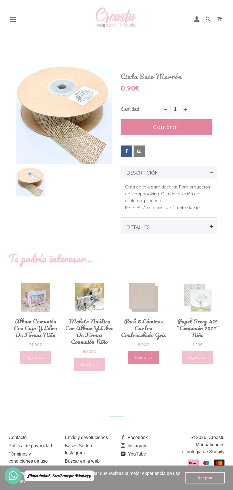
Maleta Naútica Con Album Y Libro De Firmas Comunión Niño (89, 331)
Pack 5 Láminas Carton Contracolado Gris (143, 328)
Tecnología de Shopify (202, 451)
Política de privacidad (30, 445)
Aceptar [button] (205, 477)
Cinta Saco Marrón (151, 77)
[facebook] (126, 151)
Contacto (18, 437)
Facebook (137, 437)
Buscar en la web (82, 461)
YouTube (136, 454)
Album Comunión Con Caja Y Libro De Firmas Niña (35, 328)
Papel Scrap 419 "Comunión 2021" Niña (197, 328)
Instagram (136, 445)
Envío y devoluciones (86, 437)
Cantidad (130, 109)
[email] (139, 151)
